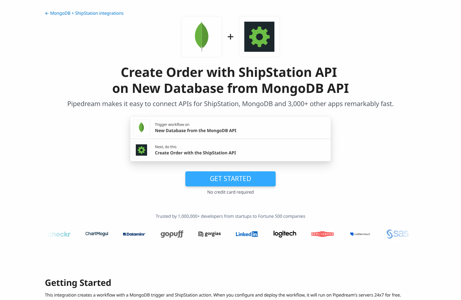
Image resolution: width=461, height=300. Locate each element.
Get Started (230, 178)
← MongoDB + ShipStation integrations (84, 13)
